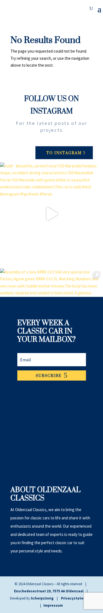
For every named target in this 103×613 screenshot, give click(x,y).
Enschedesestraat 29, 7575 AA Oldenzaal (48, 591)
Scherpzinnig (42, 598)
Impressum (53, 605)
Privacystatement (77, 598)
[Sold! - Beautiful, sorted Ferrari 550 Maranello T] (51, 214)
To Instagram (64, 153)
